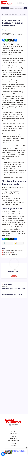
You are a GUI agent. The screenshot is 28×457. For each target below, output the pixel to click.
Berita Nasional (8, 14)
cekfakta (21, 250)
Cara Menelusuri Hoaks (12, 248)
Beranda (13, 445)
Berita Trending (13, 438)
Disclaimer (13, 429)
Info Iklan (13, 431)
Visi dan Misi (13, 433)
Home (2, 14)
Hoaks (12, 252)
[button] (19, 3)
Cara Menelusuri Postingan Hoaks (10, 250)
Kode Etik (13, 443)
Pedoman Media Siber (13, 440)
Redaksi (13, 436)
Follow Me (14, 276)
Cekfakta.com (6, 252)
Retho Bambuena (7, 33)
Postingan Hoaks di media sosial (10, 254)
